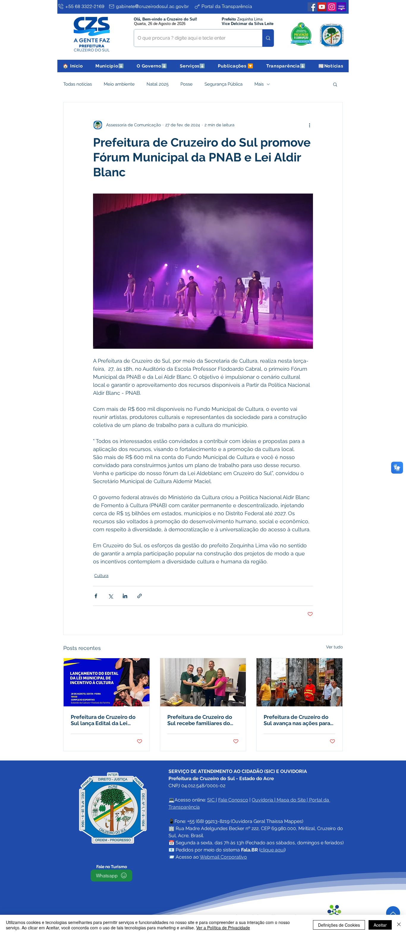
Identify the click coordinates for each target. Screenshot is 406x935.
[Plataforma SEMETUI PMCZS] (341, 6)
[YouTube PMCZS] (321, 6)
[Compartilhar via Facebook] (96, 596)
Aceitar (380, 925)
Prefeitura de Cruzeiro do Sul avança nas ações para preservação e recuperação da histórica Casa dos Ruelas (298, 720)
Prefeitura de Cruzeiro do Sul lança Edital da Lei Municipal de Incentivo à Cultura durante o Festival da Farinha (104, 720)
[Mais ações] (309, 124)
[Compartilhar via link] (139, 596)
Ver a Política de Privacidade (223, 928)
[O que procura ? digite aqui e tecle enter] (268, 38)
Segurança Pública (223, 84)
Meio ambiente (119, 84)
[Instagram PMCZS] (331, 6)
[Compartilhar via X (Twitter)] (110, 596)
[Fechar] (398, 925)
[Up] (393, 913)
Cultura (101, 575)
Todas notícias (77, 84)
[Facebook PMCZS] (312, 6)
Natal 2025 (158, 84)
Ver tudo (334, 647)
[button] (109, 66)
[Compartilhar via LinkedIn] (125, 596)
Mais (259, 84)
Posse (186, 84)
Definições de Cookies (339, 925)
